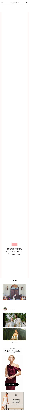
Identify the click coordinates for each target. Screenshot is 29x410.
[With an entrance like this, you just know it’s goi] (14, 339)
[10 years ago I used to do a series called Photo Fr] (14, 324)
